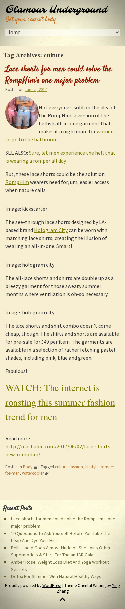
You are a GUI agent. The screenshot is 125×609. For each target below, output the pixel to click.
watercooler (33, 473)
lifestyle (91, 466)
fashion (76, 466)
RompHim (17, 182)
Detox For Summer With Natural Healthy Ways (56, 576)
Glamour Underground (56, 10)
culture (61, 466)
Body (27, 466)
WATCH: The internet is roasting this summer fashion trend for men (60, 401)
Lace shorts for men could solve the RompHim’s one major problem (58, 75)
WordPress (51, 585)
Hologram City (51, 230)
